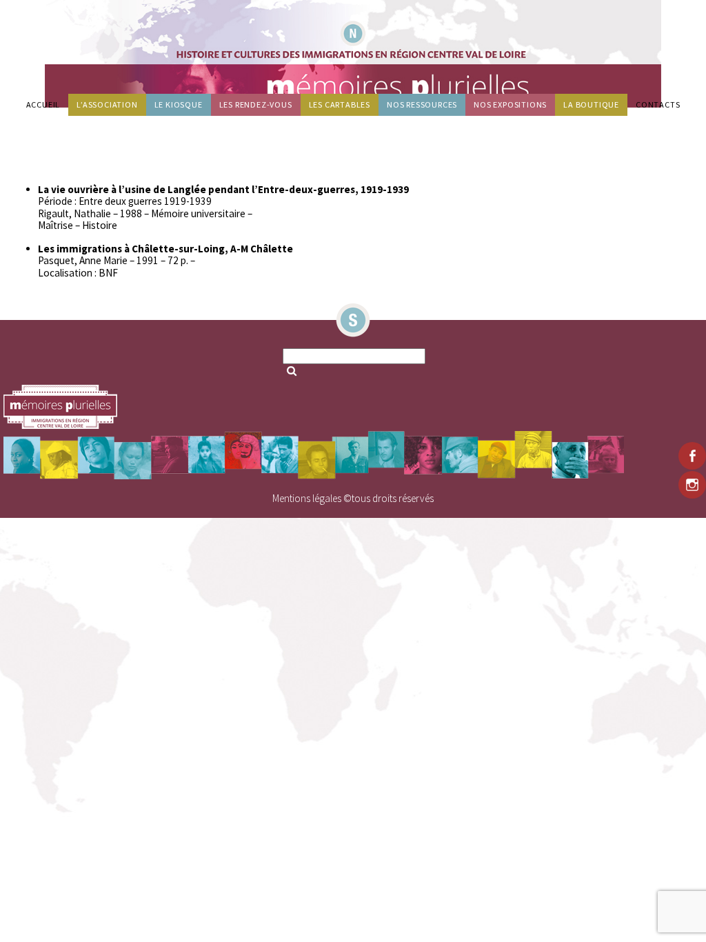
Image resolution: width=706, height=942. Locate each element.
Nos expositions (510, 104)
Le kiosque (178, 104)
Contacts (658, 104)
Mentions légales (306, 498)
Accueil (43, 104)
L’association (107, 104)
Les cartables (339, 104)
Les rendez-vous (255, 104)
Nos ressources (422, 104)
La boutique (591, 104)
